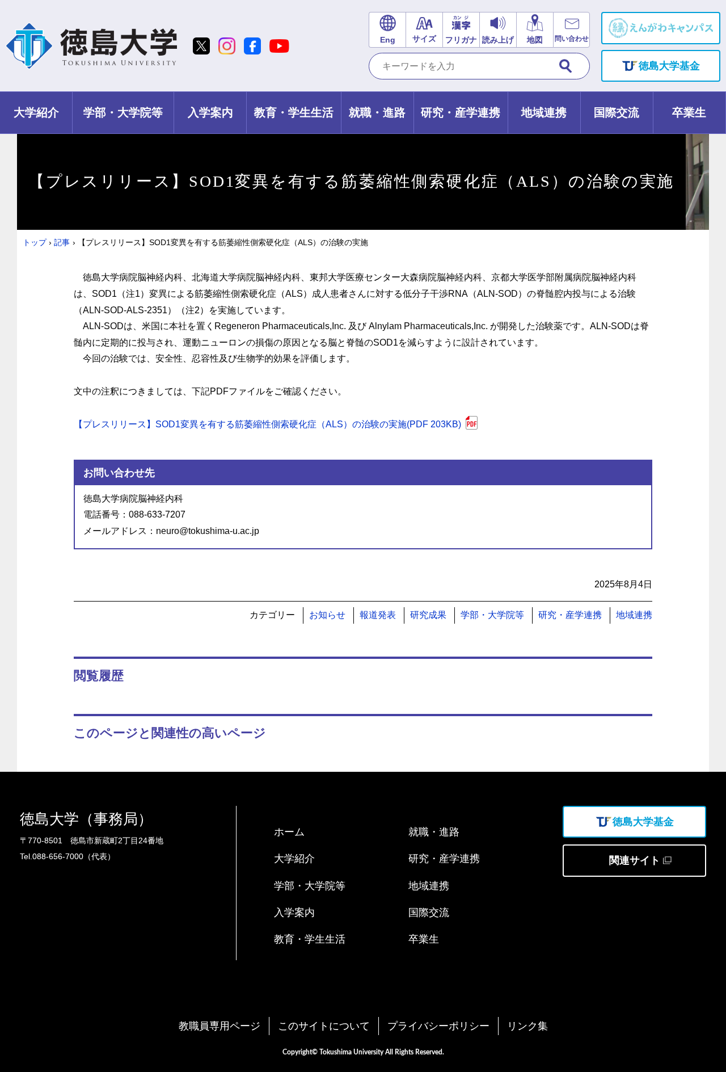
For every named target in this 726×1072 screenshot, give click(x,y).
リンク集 (527, 1026)
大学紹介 (294, 858)
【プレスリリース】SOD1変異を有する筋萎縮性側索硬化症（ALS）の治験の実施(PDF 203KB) (267, 424)
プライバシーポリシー (438, 1026)
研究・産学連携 (570, 615)
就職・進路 (433, 832)
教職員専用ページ (219, 1026)
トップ (35, 242)
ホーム (289, 832)
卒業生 (423, 939)
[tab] (36, 112)
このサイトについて (324, 1026)
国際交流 (428, 912)
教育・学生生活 (309, 939)
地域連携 (634, 615)
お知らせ (327, 615)
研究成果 (428, 615)
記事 (62, 242)
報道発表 (378, 615)
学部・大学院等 (492, 615)
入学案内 (294, 912)
